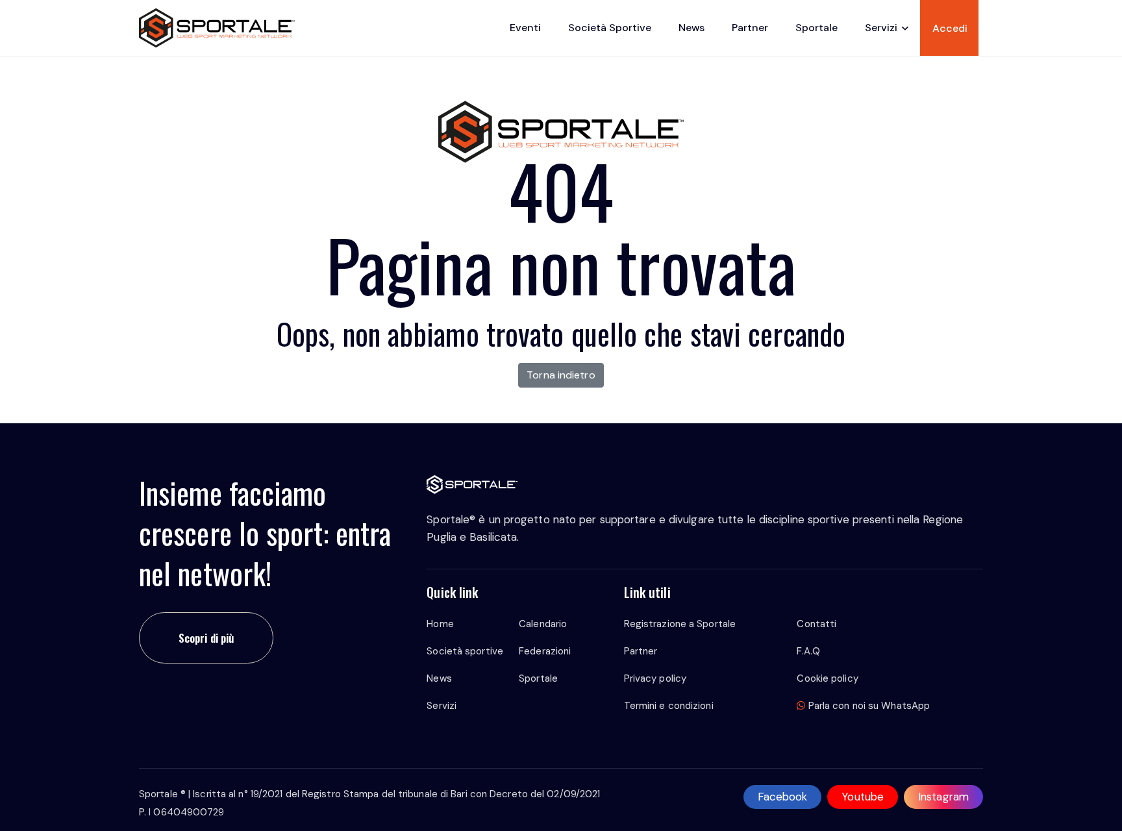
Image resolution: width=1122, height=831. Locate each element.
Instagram (943, 796)
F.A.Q (808, 651)
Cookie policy (827, 678)
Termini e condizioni (669, 705)
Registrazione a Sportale (680, 623)
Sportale (816, 27)
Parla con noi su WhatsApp (868, 705)
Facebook (783, 796)
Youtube (863, 796)
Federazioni (545, 651)
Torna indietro (561, 375)
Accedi (949, 28)
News (691, 27)
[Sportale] (217, 28)
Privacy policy (655, 678)
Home (440, 623)
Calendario (543, 623)
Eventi (525, 27)
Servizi (881, 27)
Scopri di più (206, 638)
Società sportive (609, 27)
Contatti (816, 623)
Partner (750, 27)
